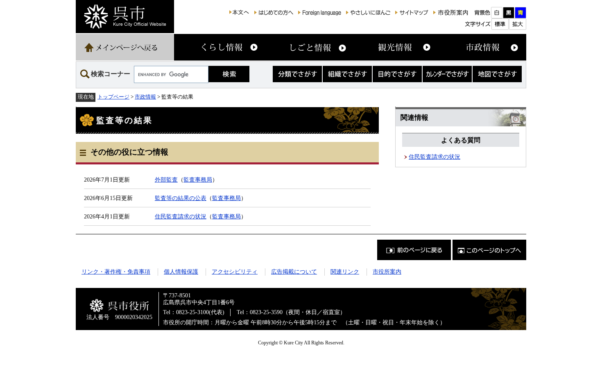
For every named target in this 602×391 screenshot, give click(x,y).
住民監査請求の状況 (180, 216)
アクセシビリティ (235, 271)
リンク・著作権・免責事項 (115, 271)
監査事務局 (197, 179)
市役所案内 (387, 271)
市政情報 (145, 97)
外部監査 (166, 179)
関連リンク (344, 271)
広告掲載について (294, 271)
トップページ (113, 97)
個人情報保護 (181, 271)
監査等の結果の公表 (180, 198)
